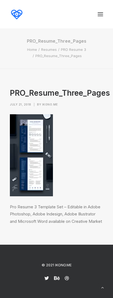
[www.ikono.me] (17, 14)
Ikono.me (50, 104)
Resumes (49, 49)
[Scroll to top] (102, 287)
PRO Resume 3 (73, 49)
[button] (100, 14)
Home (32, 49)
